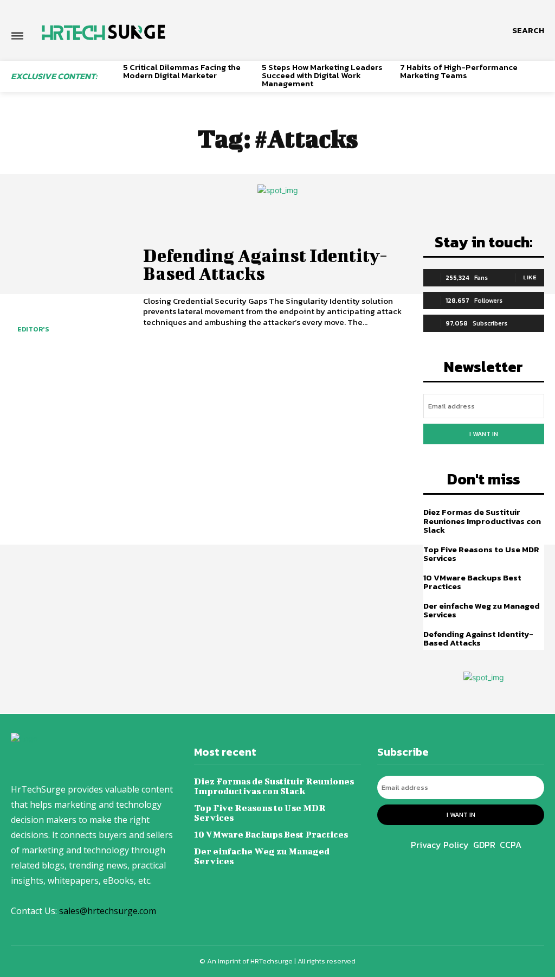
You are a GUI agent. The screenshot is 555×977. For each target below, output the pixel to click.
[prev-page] (111, 80)
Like (530, 277)
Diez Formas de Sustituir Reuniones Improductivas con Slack (482, 521)
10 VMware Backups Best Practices (472, 582)
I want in (483, 434)
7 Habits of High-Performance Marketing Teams (459, 71)
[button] (528, 30)
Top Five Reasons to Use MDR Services (481, 554)
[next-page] (540, 80)
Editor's (33, 329)
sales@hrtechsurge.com (107, 911)
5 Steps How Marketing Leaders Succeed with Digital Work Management (322, 75)
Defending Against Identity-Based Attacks (265, 264)
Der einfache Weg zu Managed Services (481, 610)
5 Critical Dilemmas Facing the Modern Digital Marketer (182, 71)
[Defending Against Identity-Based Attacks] (70, 288)
